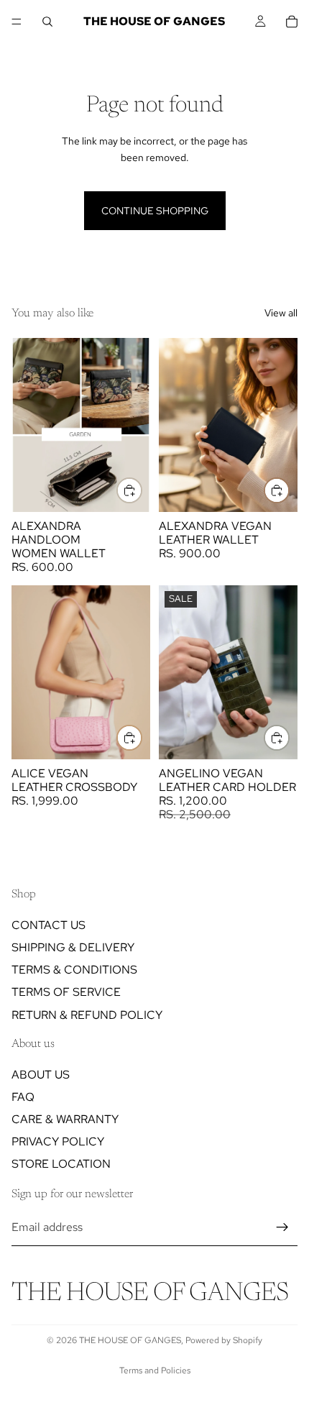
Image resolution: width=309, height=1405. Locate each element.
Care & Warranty (65, 1119)
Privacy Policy (57, 1141)
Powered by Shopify (223, 1340)
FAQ (22, 1096)
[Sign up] (282, 1227)
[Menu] (16, 21)
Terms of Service (66, 992)
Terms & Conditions (74, 969)
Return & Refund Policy (86, 1014)
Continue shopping (154, 210)
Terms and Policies (154, 1370)
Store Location (61, 1164)
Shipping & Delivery (72, 947)
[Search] (47, 21)
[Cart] (292, 21)
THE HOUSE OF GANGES (130, 1340)
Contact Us (48, 925)
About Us (40, 1074)
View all (281, 312)
